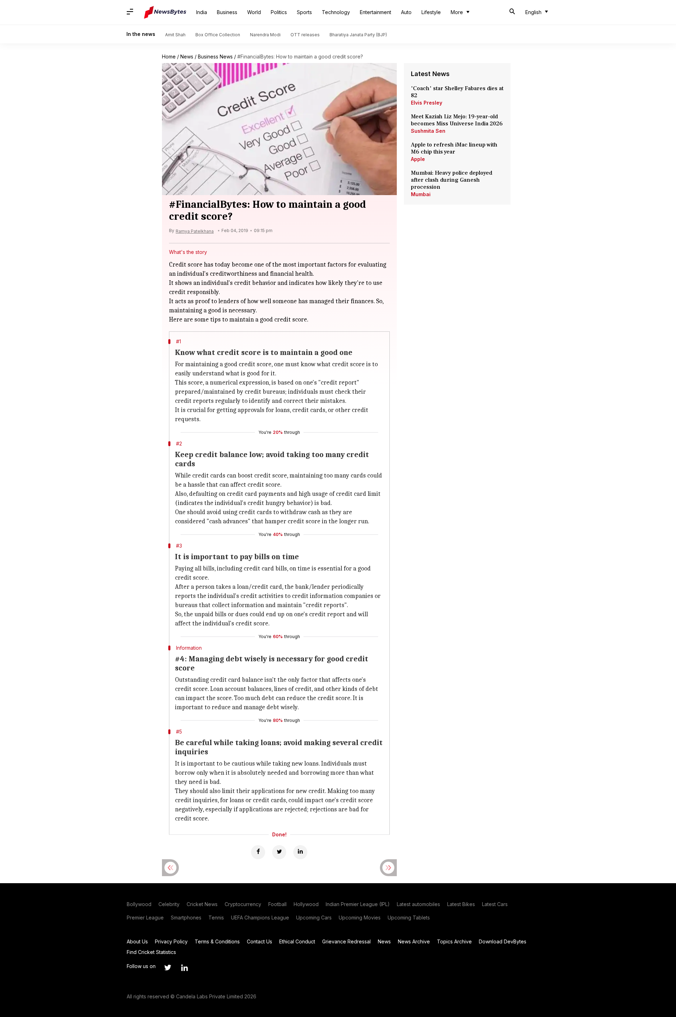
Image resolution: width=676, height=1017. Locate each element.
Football (277, 904)
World (254, 12)
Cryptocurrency (243, 904)
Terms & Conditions (217, 941)
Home (169, 57)
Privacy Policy (171, 941)
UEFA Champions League (260, 918)
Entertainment (375, 12)
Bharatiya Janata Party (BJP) (358, 34)
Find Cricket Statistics (151, 952)
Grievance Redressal (346, 941)
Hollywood (306, 904)
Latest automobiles (418, 904)
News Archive (414, 941)
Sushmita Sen (428, 131)
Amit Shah (175, 34)
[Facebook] (258, 852)
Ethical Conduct (297, 941)
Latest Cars (495, 904)
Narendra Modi (265, 34)
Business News (215, 57)
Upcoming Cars (314, 918)
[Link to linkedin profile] (184, 968)
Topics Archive (454, 941)
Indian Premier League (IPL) (358, 904)
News (186, 57)
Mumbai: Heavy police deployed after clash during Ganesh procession (451, 180)
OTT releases (305, 34)
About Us (137, 941)
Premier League (145, 918)
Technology (336, 12)
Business (227, 12)
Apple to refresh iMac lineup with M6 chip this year (454, 148)
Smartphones (186, 918)
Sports (304, 12)
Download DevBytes (502, 941)
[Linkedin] (300, 852)
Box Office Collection (217, 34)
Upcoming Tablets (409, 918)
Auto (406, 12)
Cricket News (202, 904)
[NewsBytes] (165, 12)
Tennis (216, 918)
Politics (279, 12)
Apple (418, 159)
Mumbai (421, 194)
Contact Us (259, 941)
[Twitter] (279, 852)
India (201, 12)
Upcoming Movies (360, 918)
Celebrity (169, 904)
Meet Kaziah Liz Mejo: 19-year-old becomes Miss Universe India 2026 (457, 120)
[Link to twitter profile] (167, 968)
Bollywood (139, 904)
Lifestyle (431, 12)
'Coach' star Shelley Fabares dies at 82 (457, 92)
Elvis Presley (426, 103)
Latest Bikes (461, 904)
